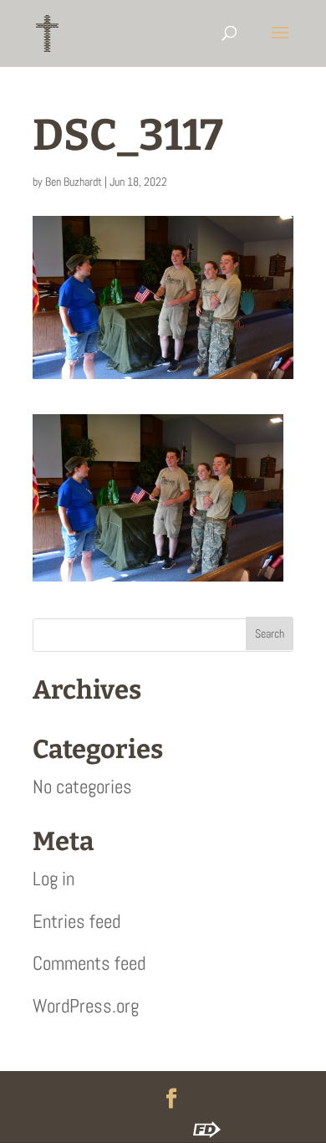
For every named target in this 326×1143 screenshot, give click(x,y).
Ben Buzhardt (73, 181)
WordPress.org (86, 1005)
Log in (53, 878)
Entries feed (76, 921)
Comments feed (89, 963)
